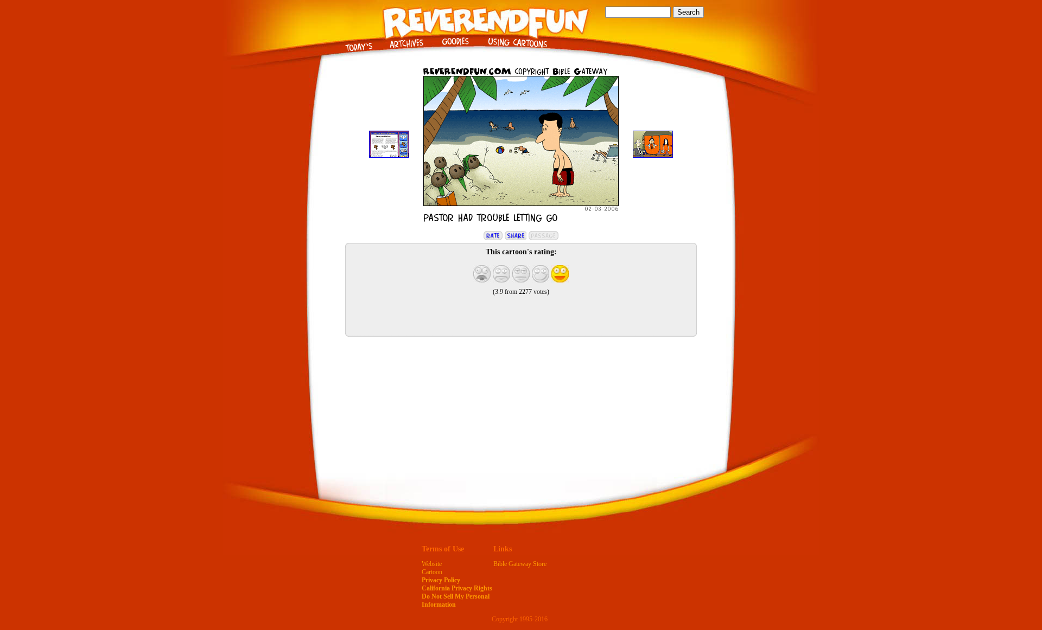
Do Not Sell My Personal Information (456, 600)
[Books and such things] (455, 51)
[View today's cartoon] (358, 51)
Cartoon (432, 572)
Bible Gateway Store (520, 564)
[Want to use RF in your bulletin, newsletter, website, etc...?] (517, 51)
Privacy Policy (441, 580)
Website (432, 564)
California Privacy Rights (457, 588)
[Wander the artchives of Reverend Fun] (406, 51)
